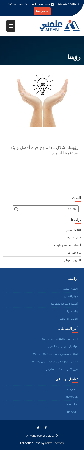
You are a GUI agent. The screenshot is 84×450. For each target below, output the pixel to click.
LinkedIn (72, 412)
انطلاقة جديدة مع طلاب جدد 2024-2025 (55, 354)
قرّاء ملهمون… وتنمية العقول (63, 346)
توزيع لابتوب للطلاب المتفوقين (61, 369)
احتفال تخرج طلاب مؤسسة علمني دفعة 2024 (53, 361)
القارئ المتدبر (73, 230)
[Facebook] (45, 427)
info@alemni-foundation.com (29, 4)
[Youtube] (38, 427)
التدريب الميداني (72, 260)
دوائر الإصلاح (74, 237)
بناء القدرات (74, 252)
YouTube (72, 404)
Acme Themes (54, 443)
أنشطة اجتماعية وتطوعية (67, 245)
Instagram (71, 389)
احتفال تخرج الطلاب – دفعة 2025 (59, 339)
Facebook (71, 396)
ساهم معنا (42, 11)
